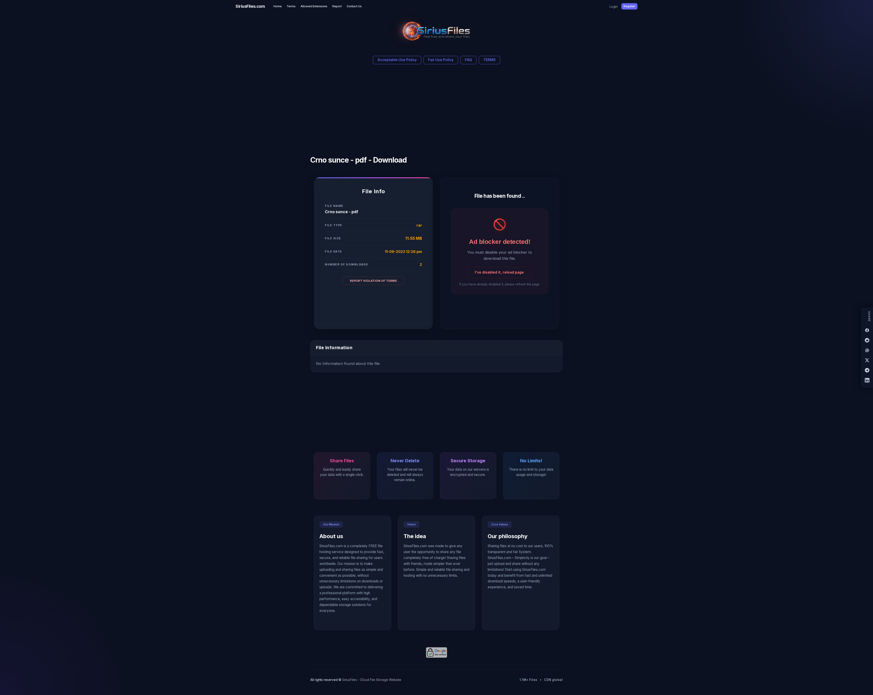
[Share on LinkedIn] (867, 380)
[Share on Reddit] (867, 340)
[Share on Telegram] (867, 370)
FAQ (468, 60)
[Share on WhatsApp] (867, 350)
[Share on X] (867, 360)
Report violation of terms (373, 280)
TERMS (489, 60)
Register (629, 6)
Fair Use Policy (441, 60)
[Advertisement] (395, 108)
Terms (291, 6)
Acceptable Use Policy (397, 60)
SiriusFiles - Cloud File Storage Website (371, 680)
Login (614, 6)
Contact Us (354, 6)
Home (277, 6)
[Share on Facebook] (867, 330)
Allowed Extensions (314, 6)
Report (337, 6)
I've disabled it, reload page (499, 272)
